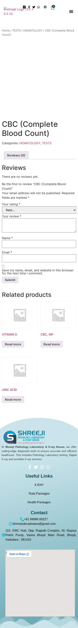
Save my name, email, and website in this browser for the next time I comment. (37, 272)
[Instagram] (42, 467)
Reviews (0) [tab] (16, 155)
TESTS (16, 30)
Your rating (11, 204)
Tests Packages (39, 493)
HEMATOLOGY (33, 30)
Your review (11, 216)
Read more (13, 344)
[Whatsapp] (48, 467)
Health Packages (39, 502)
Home (6, 30)
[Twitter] (36, 467)
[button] (71, 11)
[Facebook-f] (30, 467)
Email (7, 252)
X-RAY (39, 484)
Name (7, 237)
